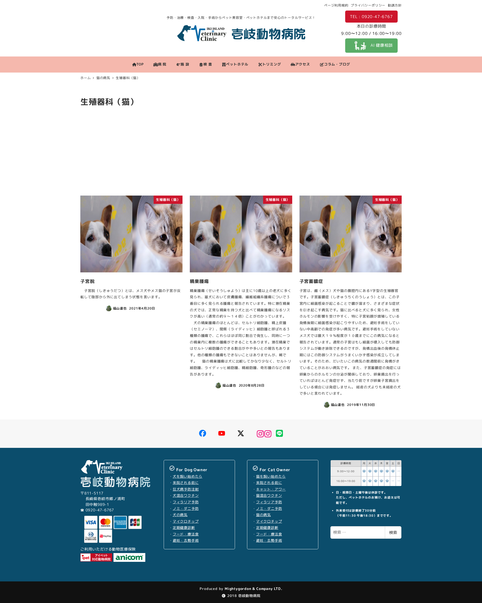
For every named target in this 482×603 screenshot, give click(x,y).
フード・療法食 (186, 534)
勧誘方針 (395, 5)
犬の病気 (180, 514)
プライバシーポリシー (368, 5)
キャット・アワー (271, 489)
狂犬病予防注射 (186, 489)
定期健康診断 (184, 527)
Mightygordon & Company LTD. (252, 588)
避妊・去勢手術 (186, 540)
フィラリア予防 (186, 502)
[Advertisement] (241, 153)
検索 (393, 532)
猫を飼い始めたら (271, 476)
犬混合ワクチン (186, 495)
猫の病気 (263, 514)
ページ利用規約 (336, 5)
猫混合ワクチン (269, 495)
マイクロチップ (186, 521)
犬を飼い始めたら (187, 476)
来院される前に (186, 482)
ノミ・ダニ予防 (186, 508)
